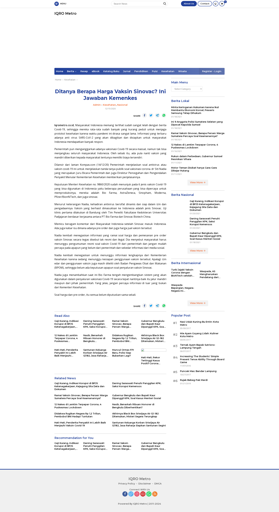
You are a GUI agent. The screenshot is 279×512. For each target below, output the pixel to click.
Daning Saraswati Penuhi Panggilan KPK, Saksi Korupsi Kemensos (94, 324)
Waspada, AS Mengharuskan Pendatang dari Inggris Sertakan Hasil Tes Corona (210, 274)
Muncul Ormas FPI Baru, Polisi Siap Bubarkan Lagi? (123, 352)
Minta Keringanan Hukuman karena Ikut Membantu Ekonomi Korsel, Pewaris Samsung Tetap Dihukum (195, 110)
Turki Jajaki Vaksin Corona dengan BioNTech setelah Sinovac (182, 272)
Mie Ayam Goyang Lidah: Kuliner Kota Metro (199, 335)
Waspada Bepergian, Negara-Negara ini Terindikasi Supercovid (182, 288)
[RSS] (154, 494)
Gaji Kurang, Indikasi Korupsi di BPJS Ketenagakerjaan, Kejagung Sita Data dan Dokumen (66, 324)
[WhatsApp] (148, 494)
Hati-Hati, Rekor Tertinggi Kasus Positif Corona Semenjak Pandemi (152, 360)
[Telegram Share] (157, 115)
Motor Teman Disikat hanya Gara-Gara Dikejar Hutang (194, 169)
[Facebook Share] (144, 115)
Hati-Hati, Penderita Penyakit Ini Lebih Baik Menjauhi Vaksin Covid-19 (66, 352)
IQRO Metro (65, 13)
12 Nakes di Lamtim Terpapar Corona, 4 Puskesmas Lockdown (66, 338)
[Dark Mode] (215, 3)
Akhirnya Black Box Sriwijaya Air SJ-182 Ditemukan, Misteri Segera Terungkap (152, 338)
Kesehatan (167, 71)
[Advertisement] (139, 43)
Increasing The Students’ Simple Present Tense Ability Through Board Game (202, 359)
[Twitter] (131, 494)
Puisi (155, 71)
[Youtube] (142, 494)
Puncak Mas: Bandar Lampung (198, 371)
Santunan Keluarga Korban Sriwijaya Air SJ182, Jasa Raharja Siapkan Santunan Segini (95, 352)
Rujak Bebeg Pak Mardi (194, 380)
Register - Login (211, 71)
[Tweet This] (151, 115)
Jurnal (126, 71)
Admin (97, 104)
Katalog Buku (111, 71)
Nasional (122, 104)
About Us (189, 3)
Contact (204, 3)
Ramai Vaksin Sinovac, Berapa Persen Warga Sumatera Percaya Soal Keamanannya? (124, 324)
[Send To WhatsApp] (163, 115)
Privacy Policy (126, 483)
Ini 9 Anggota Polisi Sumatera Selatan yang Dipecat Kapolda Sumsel (197, 123)
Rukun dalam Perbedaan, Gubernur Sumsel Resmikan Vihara (196, 158)
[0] (222, 3)
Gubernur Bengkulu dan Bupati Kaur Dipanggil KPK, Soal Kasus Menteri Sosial (153, 324)
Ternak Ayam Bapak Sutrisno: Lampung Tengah (197, 346)
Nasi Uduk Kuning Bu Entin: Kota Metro (199, 323)
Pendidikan (141, 71)
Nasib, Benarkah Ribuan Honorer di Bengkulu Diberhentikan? (94, 338)
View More (196, 182)
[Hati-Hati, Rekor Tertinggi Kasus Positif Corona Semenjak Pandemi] (153, 351)
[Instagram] (137, 494)
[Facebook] (125, 494)
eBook (95, 71)
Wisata (182, 71)
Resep (84, 71)
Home (59, 71)
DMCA (157, 483)
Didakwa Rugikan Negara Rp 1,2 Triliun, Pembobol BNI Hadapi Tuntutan (124, 338)
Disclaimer (144, 483)
